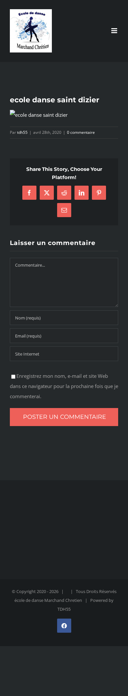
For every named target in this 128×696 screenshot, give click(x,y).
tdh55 (22, 132)
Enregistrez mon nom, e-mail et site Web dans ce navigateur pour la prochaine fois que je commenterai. (64, 386)
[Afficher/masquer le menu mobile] (114, 30)
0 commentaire (81, 132)
